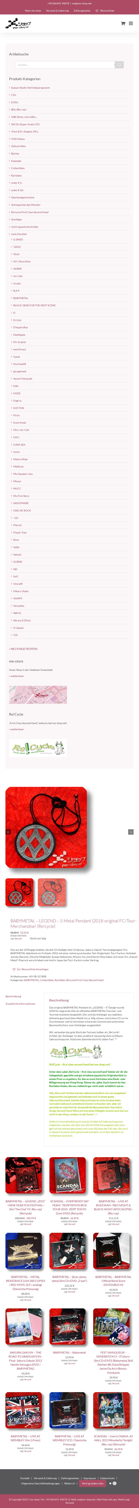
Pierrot (17, 525)
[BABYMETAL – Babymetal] (69, 1310)
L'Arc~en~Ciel (21, 429)
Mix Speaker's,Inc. (23, 473)
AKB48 (17, 268)
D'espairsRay (20, 327)
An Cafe (17, 276)
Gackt (16, 356)
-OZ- (16, 517)
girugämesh (19, 371)
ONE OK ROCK (22, 510)
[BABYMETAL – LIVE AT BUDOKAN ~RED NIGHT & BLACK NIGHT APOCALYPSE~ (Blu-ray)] (113, 1158)
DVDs (14, 102)
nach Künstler (19, 234)
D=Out (17, 320)
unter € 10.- (17, 190)
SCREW (17, 561)
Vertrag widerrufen (93, 1483)
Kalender (16, 160)
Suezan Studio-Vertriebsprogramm (30, 87)
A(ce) (16, 254)
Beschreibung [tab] (13, 996)
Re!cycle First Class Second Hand (85, 980)
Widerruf (69, 1483)
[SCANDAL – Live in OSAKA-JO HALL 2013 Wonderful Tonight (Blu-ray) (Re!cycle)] (113, 1393)
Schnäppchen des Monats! (26, 204)
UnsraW (18, 583)
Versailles (18, 605)
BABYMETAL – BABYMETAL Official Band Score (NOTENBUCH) (113, 1281)
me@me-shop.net (82, 3)
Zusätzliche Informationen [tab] (20, 1003)
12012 (17, 246)
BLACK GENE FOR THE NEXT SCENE (34, 305)
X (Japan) (18, 627)
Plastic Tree (19, 532)
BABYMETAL (31, 980)
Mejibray (18, 466)
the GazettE (19, 363)
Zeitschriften (18, 146)
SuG (15, 576)
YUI (15, 635)
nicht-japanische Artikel (24, 226)
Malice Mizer (20, 459)
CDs (13, 94)
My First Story (21, 495)
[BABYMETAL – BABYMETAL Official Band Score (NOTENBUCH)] (113, 1234)
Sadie (16, 547)
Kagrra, (17, 400)
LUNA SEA (19, 444)
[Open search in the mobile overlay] (69, 64)
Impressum (89, 1478)
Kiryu (16, 415)
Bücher (15, 153)
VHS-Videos (18, 138)
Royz (16, 539)
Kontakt (25, 1478)
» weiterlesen (16, 675)
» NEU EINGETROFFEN (23, 648)
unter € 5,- (17, 182)
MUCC (17, 488)
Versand (18, 938)
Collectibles (47, 980)
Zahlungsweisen (70, 1478)
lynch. (16, 451)
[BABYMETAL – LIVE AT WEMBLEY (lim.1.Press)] (25, 1393)
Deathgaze (19, 334)
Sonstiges (16, 219)
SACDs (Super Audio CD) (25, 124)
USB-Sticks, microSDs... (24, 116)
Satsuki (17, 554)
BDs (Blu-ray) (18, 109)
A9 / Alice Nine (21, 261)
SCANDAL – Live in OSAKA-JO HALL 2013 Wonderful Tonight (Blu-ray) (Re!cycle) (113, 1440)
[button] (30, 969)
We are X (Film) (22, 620)
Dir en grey (19, 341)
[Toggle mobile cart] (123, 23)
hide (15, 385)
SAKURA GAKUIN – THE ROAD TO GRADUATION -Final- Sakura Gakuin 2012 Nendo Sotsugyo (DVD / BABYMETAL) (26, 1360)
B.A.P (16, 290)
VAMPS (17, 598)
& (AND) (18, 239)
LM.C (16, 437)
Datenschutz (107, 1478)
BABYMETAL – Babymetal (69, 1352)
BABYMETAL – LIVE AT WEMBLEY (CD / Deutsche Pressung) (69, 1440)
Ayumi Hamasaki (22, 378)
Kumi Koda (19, 422)
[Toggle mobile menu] (131, 23)
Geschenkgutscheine (22, 197)
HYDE (16, 393)
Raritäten (60, 980)
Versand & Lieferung (45, 1478)
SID (15, 569)
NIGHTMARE (21, 503)
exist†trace (19, 349)
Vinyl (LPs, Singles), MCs (24, 131)
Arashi (17, 283)
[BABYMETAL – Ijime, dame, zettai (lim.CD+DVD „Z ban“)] (69, 1234)
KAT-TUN (18, 407)
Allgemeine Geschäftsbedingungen (40, 1483)
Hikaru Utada (20, 591)
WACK (17, 612)
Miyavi (17, 481)
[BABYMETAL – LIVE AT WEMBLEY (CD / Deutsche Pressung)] (69, 1393)
